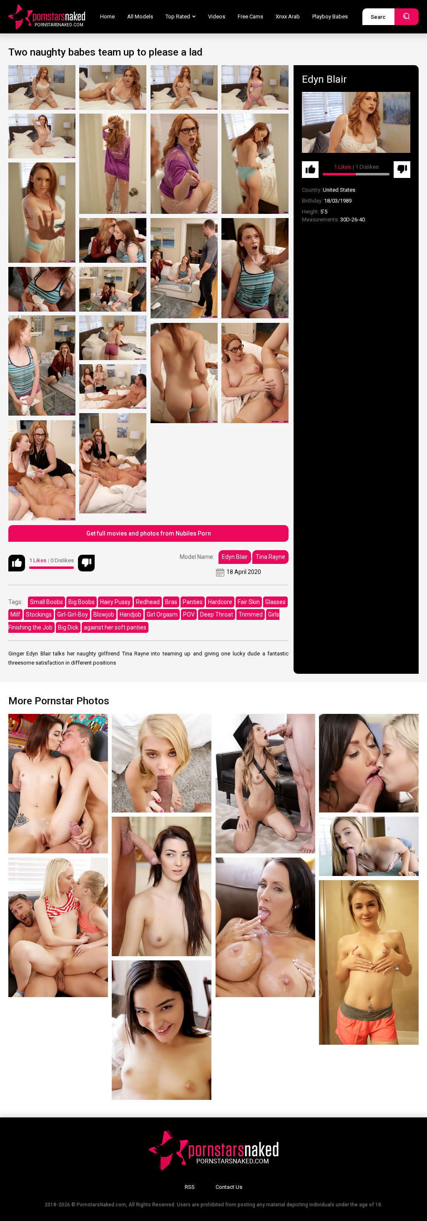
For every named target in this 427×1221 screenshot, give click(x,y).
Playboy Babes (330, 16)
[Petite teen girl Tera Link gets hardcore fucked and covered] (58, 783)
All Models (140, 16)
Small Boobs (46, 602)
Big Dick (68, 627)
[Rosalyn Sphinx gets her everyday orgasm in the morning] (369, 962)
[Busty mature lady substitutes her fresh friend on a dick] (369, 846)
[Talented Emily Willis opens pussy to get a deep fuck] (161, 1030)
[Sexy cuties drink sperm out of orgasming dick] (369, 763)
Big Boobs (81, 602)
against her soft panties (115, 627)
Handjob (130, 614)
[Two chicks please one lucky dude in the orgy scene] (58, 927)
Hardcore (220, 602)
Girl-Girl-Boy (72, 614)
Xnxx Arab (288, 16)
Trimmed (251, 614)
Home (107, 16)
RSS (190, 1187)
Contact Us (229, 1187)
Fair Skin (249, 602)
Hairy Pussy (115, 602)
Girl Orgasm (162, 614)
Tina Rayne (270, 556)
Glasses (275, 602)
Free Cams (250, 16)
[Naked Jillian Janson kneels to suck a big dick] (265, 783)
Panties (193, 602)
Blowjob (103, 614)
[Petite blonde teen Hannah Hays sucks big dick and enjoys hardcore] (161, 763)
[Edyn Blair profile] (356, 122)
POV (189, 614)
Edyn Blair (235, 556)
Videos (216, 16)
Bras (171, 602)
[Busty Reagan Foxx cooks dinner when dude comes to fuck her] (265, 927)
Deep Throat (216, 614)
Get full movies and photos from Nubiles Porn (148, 533)
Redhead (148, 602)
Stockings (39, 614)
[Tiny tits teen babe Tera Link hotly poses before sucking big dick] (161, 886)
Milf (15, 614)
